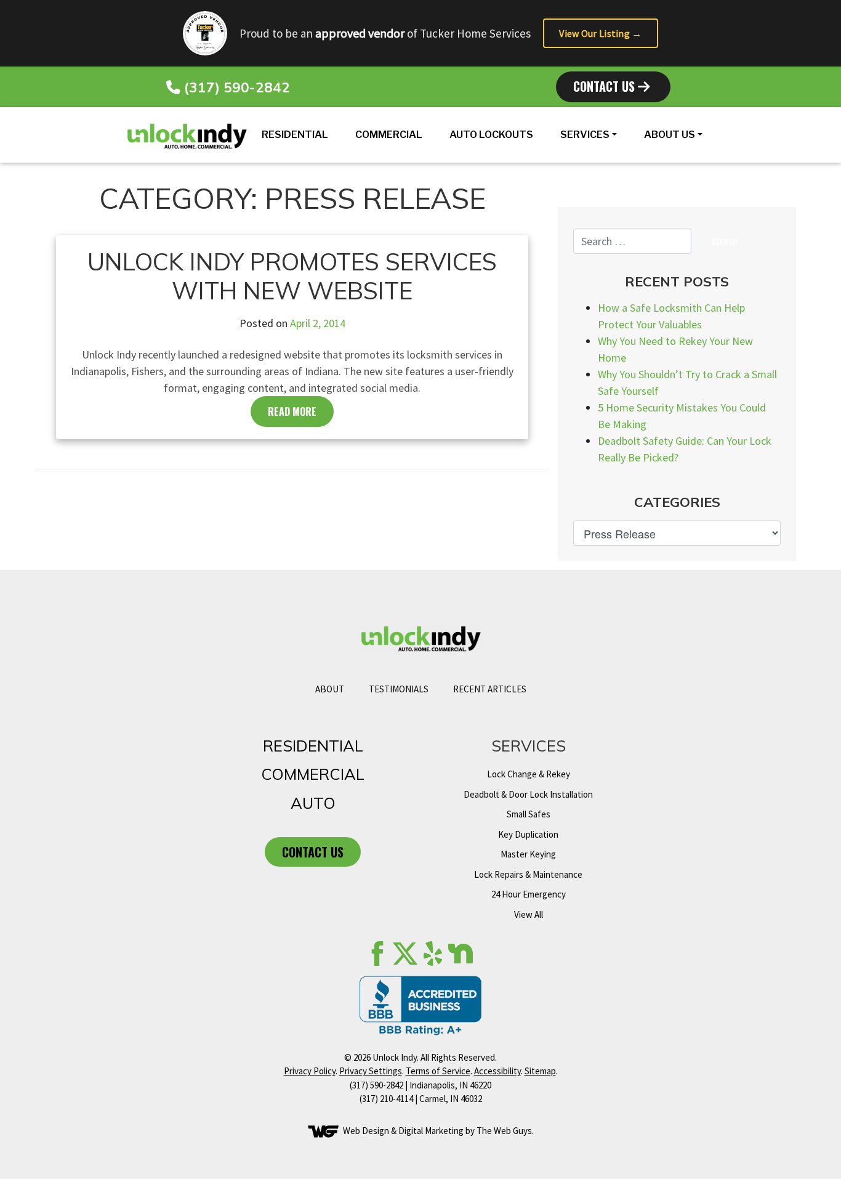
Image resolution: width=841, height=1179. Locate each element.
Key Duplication (528, 834)
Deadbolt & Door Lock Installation (528, 794)
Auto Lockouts (491, 134)
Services (585, 134)
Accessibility (497, 1071)
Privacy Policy (310, 1071)
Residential (295, 134)
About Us (669, 134)
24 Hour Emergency (528, 894)
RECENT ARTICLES (489, 689)
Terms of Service (438, 1071)
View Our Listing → (600, 33)
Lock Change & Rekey (528, 774)
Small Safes (528, 814)
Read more (292, 411)
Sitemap (540, 1071)
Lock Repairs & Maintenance (528, 874)
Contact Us (605, 86)
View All (528, 914)
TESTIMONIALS (399, 689)
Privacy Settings (370, 1071)
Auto (313, 802)
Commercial (388, 134)
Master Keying (528, 854)
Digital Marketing (431, 1130)
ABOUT (329, 689)
